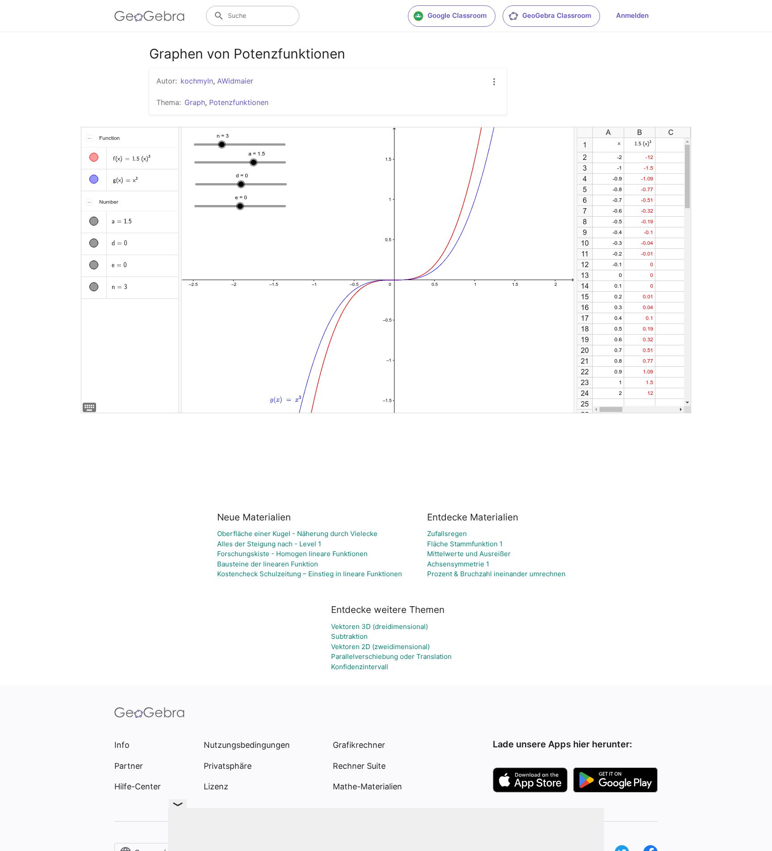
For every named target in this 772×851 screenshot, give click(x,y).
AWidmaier (235, 80)
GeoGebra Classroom (556, 15)
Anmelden (632, 15)
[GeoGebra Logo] (149, 16)
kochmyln (196, 80)
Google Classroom (457, 15)
